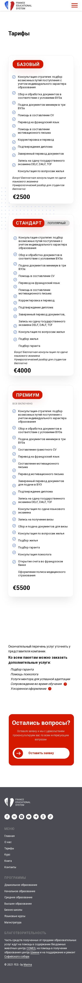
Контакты (10, 867)
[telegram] (36, 816)
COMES (30, 948)
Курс (7, 854)
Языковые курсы (14, 916)
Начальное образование (19, 891)
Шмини (34, 952)
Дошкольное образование (20, 884)
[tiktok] (50, 816)
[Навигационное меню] (75, 5)
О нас (8, 842)
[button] (41, 753)
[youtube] (28, 816)
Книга (8, 860)
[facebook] (7, 816)
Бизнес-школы (13, 909)
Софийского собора (16, 956)
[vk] (14, 816)
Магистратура (12, 922)
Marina (28, 964)
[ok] (43, 816)
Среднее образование (18, 897)
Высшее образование (18, 903)
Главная (9, 836)
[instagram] (21, 816)
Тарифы (9, 848)
